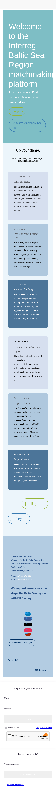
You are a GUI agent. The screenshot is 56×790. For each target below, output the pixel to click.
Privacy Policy (14, 660)
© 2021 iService (39, 670)
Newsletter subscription (23, 642)
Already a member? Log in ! (27, 125)
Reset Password (28, 775)
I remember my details (15, 784)
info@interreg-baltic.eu (24, 580)
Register (18, 111)
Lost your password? (44, 728)
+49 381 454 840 (24, 576)
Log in (21, 518)
